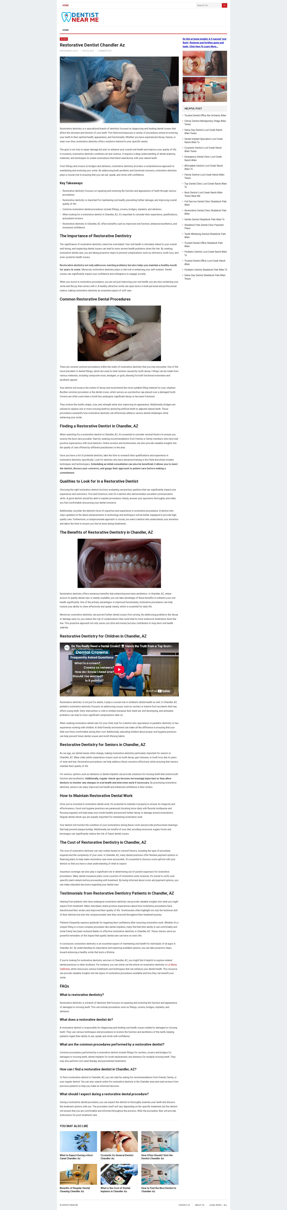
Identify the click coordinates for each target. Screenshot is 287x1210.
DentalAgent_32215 (69, 51)
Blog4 (64, 39)
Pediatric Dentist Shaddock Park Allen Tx (205, 269)
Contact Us (184, 1205)
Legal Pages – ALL (218, 1205)
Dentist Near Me (70, 1205)
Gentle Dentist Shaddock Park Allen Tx (204, 219)
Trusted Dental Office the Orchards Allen (205, 115)
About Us (199, 1205)
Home (65, 5)
